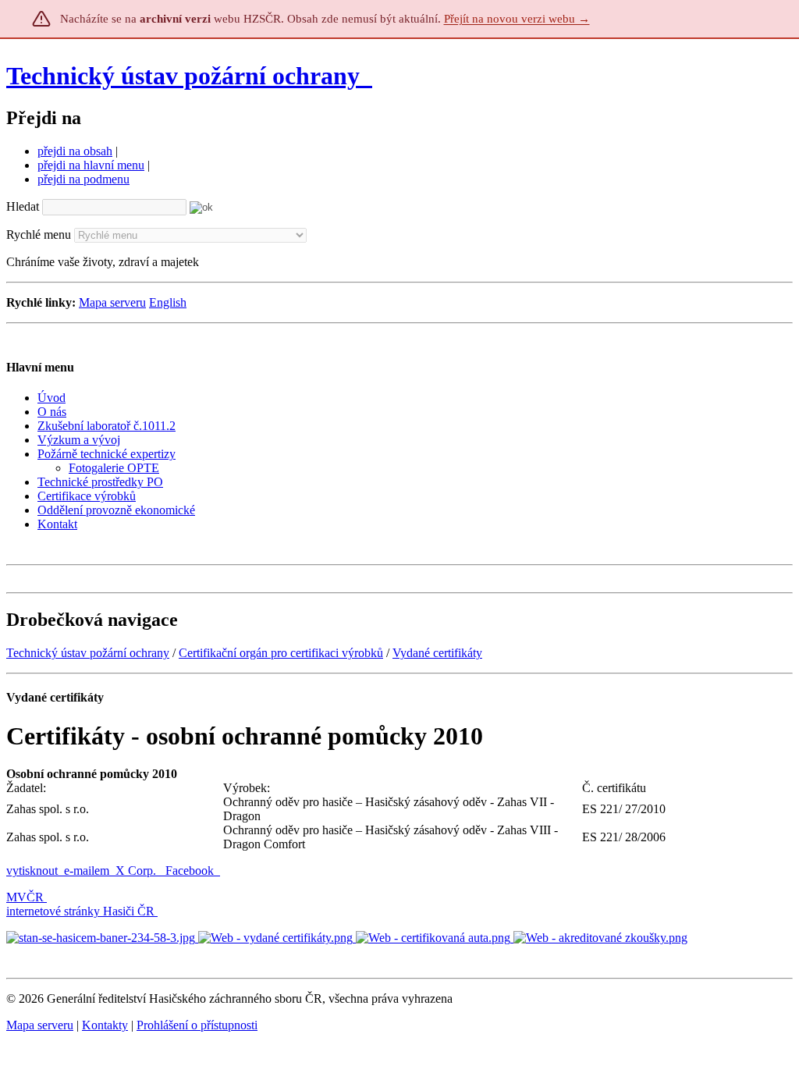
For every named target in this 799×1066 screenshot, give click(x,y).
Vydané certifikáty (437, 652)
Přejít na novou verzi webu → (517, 18)
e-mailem (86, 870)
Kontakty (105, 1025)
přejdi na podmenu (83, 179)
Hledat (22, 206)
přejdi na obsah (74, 151)
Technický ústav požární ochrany (183, 76)
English (167, 302)
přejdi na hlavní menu (90, 165)
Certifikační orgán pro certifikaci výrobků (281, 652)
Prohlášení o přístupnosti (197, 1025)
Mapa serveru (112, 302)
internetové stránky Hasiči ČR (80, 911)
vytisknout (32, 870)
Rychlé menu (38, 234)
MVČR (25, 897)
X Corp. (137, 870)
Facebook (191, 870)
